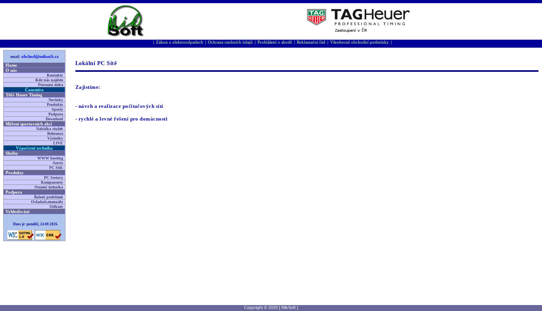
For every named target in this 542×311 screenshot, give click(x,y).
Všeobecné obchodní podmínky (359, 42)
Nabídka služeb (49, 129)
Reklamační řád (311, 42)
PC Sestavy (53, 177)
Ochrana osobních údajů (230, 42)
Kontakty (55, 75)
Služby (12, 153)
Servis (58, 163)
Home (11, 65)
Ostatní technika (49, 187)
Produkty (55, 104)
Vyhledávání (17, 211)
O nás (11, 70)
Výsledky (55, 138)
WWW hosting (50, 158)
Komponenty (52, 182)
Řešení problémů (48, 197)
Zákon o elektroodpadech (179, 42)
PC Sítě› (56, 167)
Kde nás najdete (49, 80)
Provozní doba (50, 85)
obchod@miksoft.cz (40, 56)
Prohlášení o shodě (275, 42)
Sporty (57, 109)
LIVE (58, 143)
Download (54, 119)
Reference (55, 133)
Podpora (55, 114)
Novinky (55, 100)
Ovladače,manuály (47, 202)
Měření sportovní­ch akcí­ (29, 123)
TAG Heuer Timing (24, 94)
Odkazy (56, 206)
